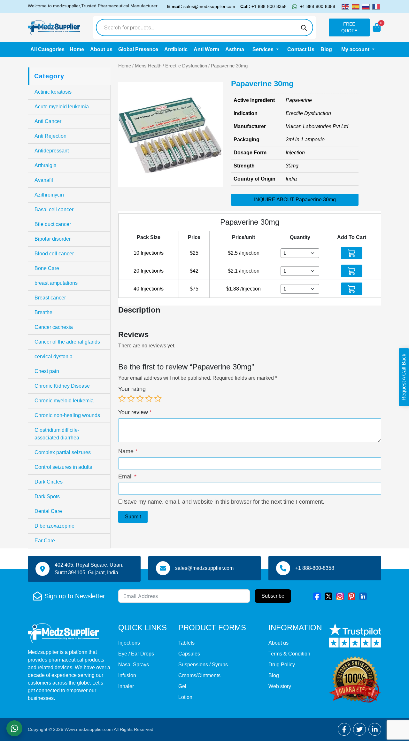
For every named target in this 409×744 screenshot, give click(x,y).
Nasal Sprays (133, 664)
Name (127, 451)
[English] (345, 6)
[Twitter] (328, 596)
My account (356, 49)
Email (127, 476)
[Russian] (366, 6)
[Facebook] (317, 596)
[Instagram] (340, 596)
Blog (326, 49)
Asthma (234, 49)
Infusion (127, 675)
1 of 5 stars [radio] (122, 398)
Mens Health (148, 65)
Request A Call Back (403, 377)
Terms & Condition (289, 653)
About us (101, 49)
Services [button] (263, 49)
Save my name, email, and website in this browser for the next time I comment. (224, 502)
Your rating (132, 389)
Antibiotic (176, 49)
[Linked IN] (363, 596)
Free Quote (349, 27)
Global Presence (138, 49)
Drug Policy (281, 664)
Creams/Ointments (199, 675)
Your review (135, 412)
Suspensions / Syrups (203, 664)
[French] (376, 6)
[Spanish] (356, 6)
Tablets (186, 643)
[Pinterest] (351, 596)
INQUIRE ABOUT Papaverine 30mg (295, 199)
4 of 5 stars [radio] (149, 398)
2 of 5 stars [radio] (131, 398)
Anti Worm (206, 49)
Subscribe (272, 596)
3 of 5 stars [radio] (140, 398)
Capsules (189, 653)
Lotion (185, 697)
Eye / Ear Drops (136, 653)
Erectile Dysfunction (186, 65)
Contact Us (300, 49)
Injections (129, 643)
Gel (182, 686)
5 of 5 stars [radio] (158, 398)
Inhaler (126, 686)
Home (77, 49)
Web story (279, 686)
